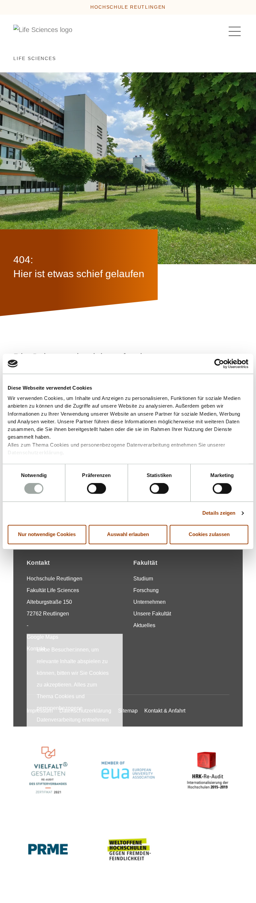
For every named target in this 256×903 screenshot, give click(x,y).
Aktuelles (144, 625)
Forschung (146, 590)
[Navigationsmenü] (235, 31)
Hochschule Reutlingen (128, 7)
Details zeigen (218, 513)
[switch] (96, 488)
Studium (143, 578)
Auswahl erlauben (128, 534)
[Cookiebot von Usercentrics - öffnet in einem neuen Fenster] (219, 364)
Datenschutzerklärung (35, 452)
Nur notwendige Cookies (47, 534)
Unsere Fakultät (152, 613)
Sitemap (128, 711)
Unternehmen (149, 602)
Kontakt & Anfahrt (164, 711)
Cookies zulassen (209, 534)
